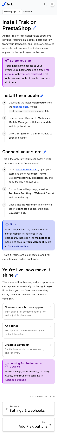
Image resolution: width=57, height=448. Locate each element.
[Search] (45, 4)
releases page (20, 106)
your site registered (31, 74)
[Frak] (7, 4)
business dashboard (27, 169)
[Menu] (52, 4)
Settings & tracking (18, 246)
